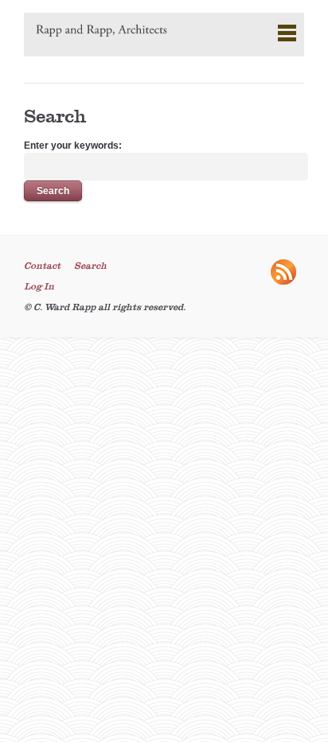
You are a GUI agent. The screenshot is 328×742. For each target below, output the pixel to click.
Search (90, 265)
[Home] (101, 31)
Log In (39, 286)
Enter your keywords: (73, 145)
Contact (42, 265)
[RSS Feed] (287, 281)
